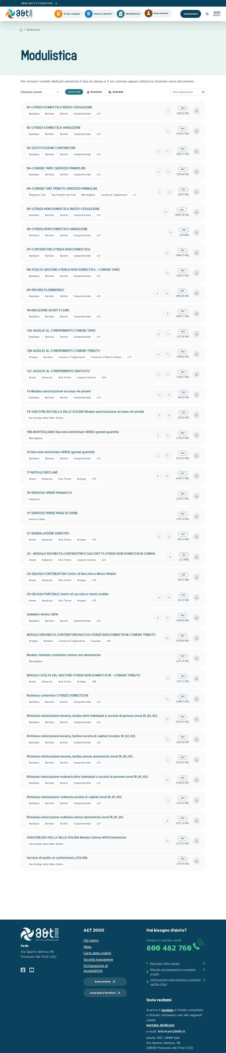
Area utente (103, 981)
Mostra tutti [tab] (74, 91)
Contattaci (191, 14)
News (87, 947)
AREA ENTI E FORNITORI (37, 3)
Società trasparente (98, 959)
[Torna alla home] (21, 30)
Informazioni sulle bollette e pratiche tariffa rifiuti (175, 982)
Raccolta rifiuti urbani (165, 963)
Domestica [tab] (96, 91)
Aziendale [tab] (117, 91)
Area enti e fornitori (103, 992)
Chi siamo (91, 940)
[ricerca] (207, 14)
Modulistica (33, 29)
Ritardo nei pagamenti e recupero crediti (173, 972)
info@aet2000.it (171, 1031)
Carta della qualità (97, 953)
